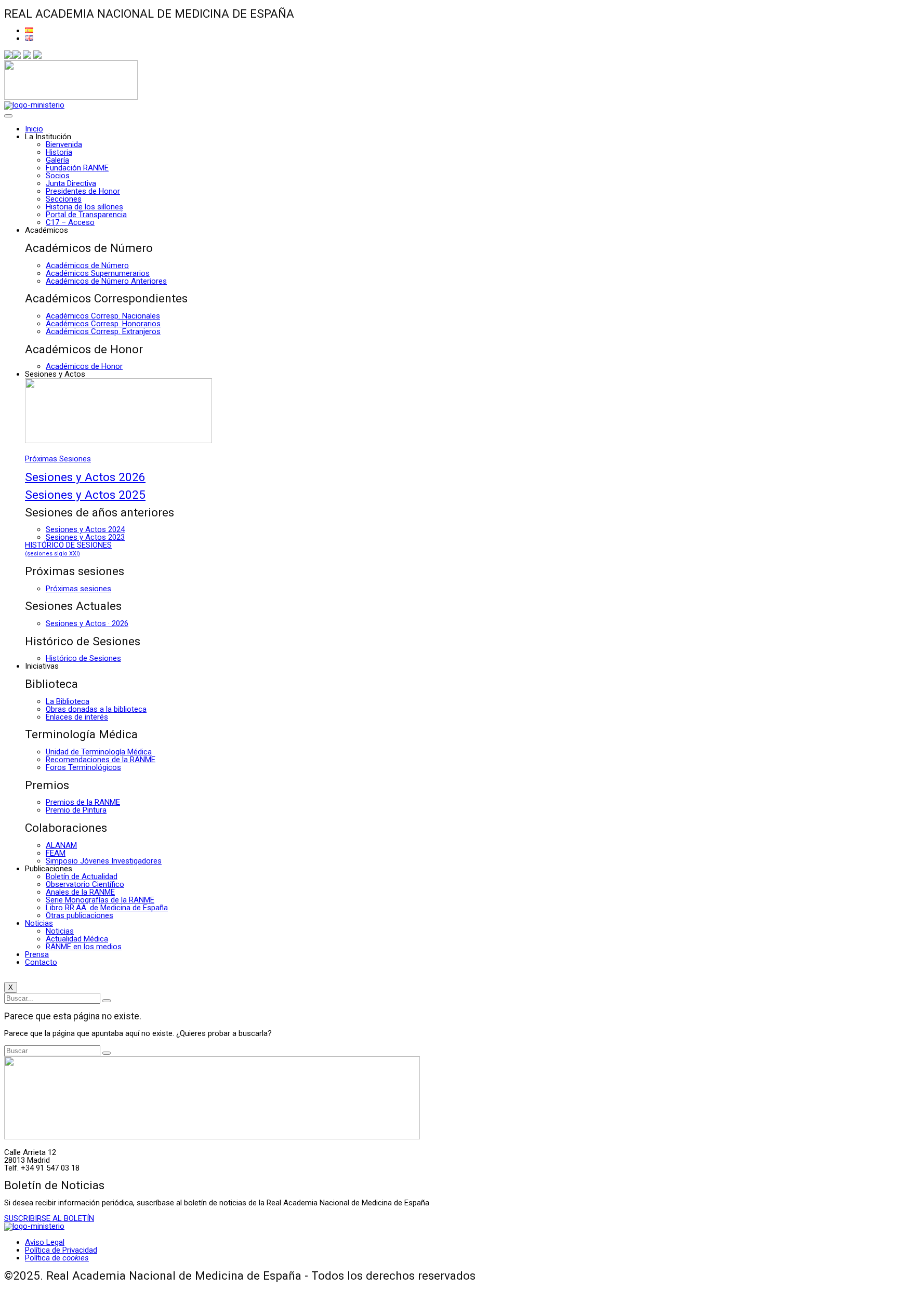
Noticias (39, 923)
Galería (57, 160)
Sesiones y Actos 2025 (85, 494)
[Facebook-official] (8, 56)
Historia (59, 152)
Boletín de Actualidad (81, 876)
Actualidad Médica (77, 939)
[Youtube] (37, 56)
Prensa (37, 954)
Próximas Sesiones (58, 458)
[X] (16, 56)
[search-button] (106, 1000)
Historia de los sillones (84, 206)
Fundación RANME (77, 167)
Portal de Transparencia (86, 214)
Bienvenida (64, 144)
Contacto (41, 962)
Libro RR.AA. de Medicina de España (107, 907)
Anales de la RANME (80, 892)
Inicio (34, 129)
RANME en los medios (84, 946)
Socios (58, 175)
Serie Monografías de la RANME (100, 900)
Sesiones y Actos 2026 (85, 477)
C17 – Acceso (70, 222)
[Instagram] (27, 56)
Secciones (64, 199)
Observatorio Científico (85, 884)
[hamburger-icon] (8, 115)
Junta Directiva (71, 183)
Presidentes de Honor (83, 191)
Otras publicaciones (79, 915)
